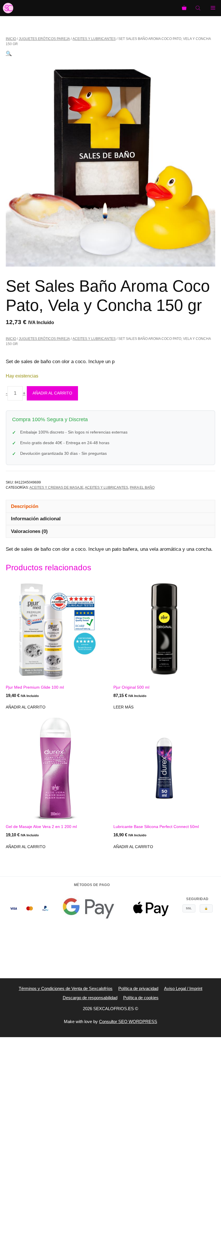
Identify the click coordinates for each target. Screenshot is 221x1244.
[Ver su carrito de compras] (184, 8)
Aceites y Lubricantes (94, 39)
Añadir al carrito (52, 393)
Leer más (123, 707)
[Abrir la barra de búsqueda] (198, 8)
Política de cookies (141, 997)
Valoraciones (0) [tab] (29, 531)
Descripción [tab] (24, 506)
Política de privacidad (138, 988)
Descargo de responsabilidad (90, 997)
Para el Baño (142, 488)
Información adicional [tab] (36, 518)
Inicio (11, 39)
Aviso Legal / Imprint (183, 988)
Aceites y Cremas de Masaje (56, 488)
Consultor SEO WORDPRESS (128, 1021)
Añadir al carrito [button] (25, 707)
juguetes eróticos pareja (44, 39)
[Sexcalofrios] (8, 8)
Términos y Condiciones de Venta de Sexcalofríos (66, 988)
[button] (9, 53)
